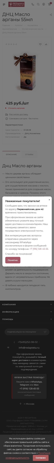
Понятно (13, 260)
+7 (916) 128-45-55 (39, 249)
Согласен (41, 457)
